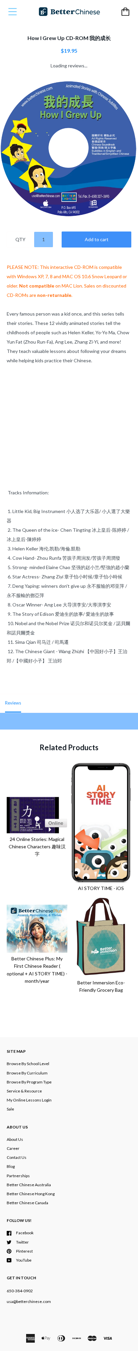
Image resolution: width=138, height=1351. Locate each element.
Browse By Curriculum (27, 1072)
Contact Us (16, 1157)
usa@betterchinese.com (29, 1301)
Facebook (24, 1232)
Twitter (22, 1242)
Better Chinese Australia (29, 1184)
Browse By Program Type (29, 1081)
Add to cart (97, 239)
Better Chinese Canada (27, 1202)
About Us (15, 1139)
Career (13, 1148)
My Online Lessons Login (29, 1099)
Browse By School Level (28, 1063)
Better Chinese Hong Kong (31, 1193)
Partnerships (18, 1175)
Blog (11, 1166)
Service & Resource (24, 1090)
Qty (20, 239)
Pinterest (24, 1251)
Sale (10, 1108)
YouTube (23, 1260)
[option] (69, 148)
